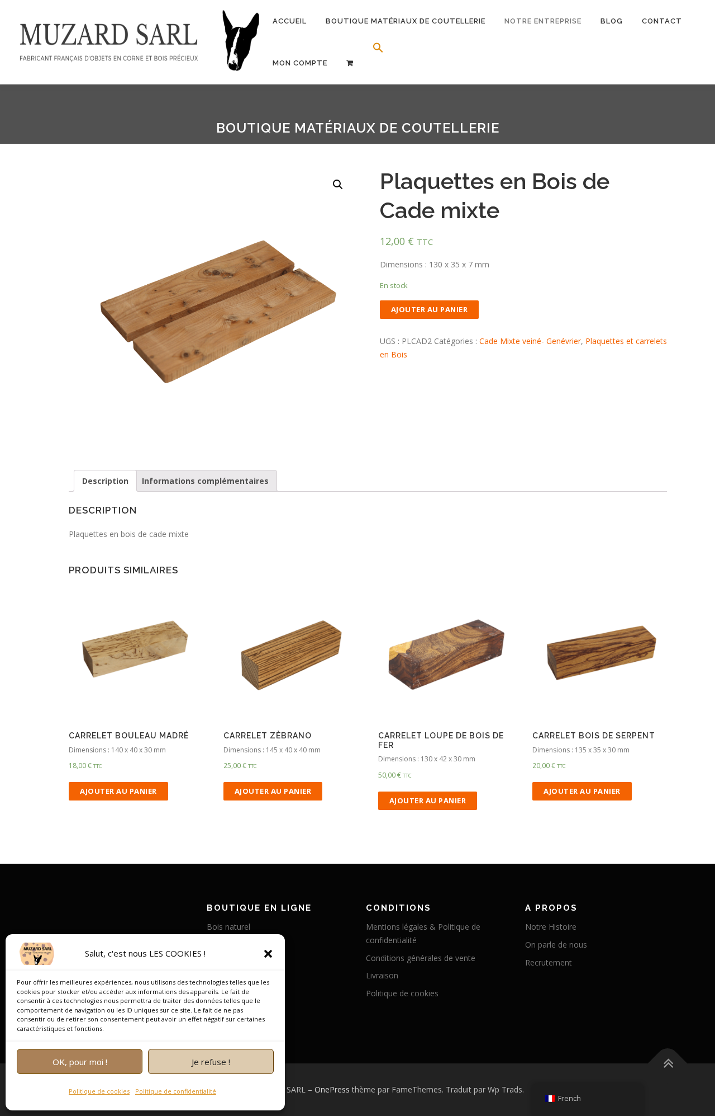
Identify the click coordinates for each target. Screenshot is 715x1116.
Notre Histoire (550, 926)
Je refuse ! (211, 1061)
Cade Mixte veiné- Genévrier (530, 341)
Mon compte (300, 63)
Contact (662, 21)
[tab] (105, 481)
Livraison (382, 975)
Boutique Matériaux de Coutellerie (405, 21)
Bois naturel (228, 926)
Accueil (290, 21)
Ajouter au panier (429, 309)
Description (105, 480)
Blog (611, 21)
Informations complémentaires (205, 480)
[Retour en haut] (668, 1063)
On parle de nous (556, 944)
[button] (268, 953)
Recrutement (548, 962)
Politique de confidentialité (175, 1091)
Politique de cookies (99, 1091)
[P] (350, 63)
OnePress (332, 1089)
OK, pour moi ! (80, 1061)
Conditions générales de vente (420, 958)
